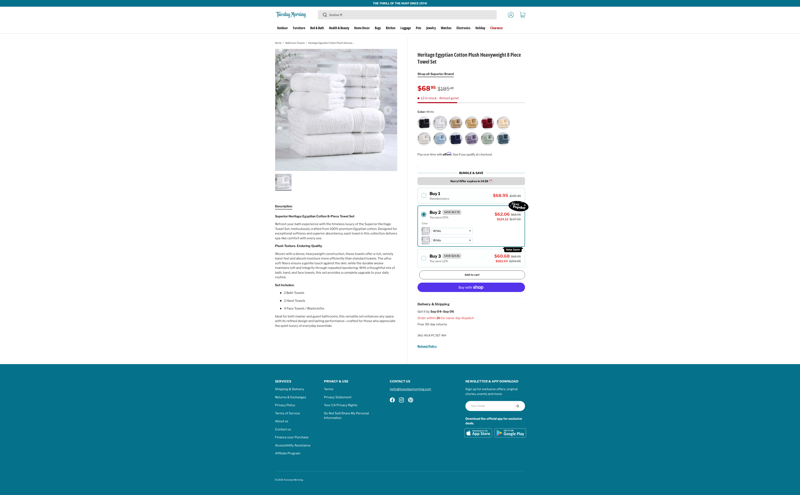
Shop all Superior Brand (436, 74)
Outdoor (282, 28)
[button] (522, 14)
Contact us (283, 429)
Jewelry (431, 28)
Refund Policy (427, 346)
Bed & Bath (317, 28)
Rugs (378, 28)
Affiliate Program (287, 453)
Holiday (480, 28)
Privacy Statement (337, 397)
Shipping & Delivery (289, 389)
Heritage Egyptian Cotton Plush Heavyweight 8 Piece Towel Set (331, 42)
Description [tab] (283, 206)
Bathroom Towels (295, 42)
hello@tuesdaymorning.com (410, 389)
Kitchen (390, 28)
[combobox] (407, 14)
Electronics (463, 28)
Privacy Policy (285, 405)
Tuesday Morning (293, 479)
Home (278, 42)
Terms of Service (287, 413)
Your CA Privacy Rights (341, 405)
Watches (446, 28)
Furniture (299, 28)
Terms (328, 389)
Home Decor (362, 28)
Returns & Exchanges (290, 397)
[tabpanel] (336, 271)
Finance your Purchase (292, 437)
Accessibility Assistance (293, 445)
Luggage (405, 28)
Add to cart (472, 274)
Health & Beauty (339, 28)
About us (281, 421)
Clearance (496, 28)
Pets (418, 28)
